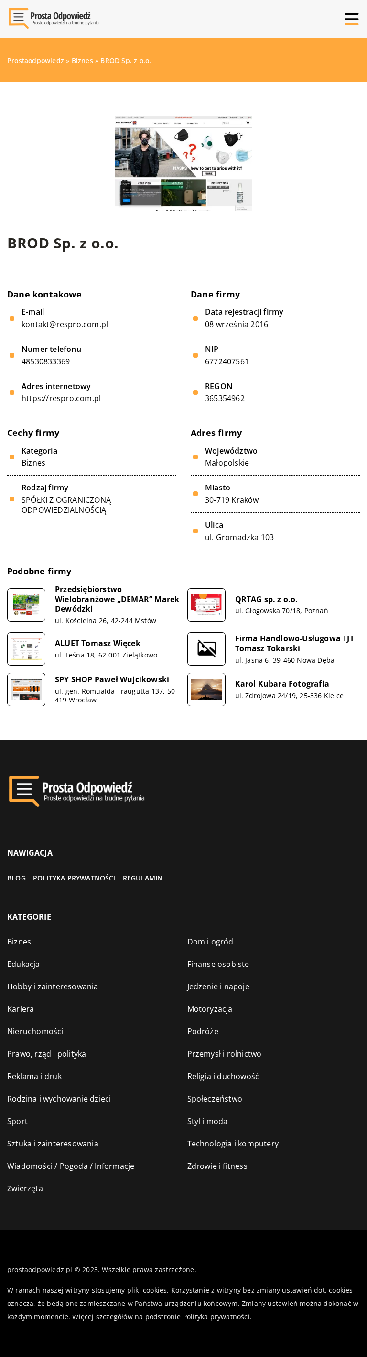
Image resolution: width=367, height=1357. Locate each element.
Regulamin (143, 877)
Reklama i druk (34, 1076)
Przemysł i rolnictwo (224, 1054)
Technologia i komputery (233, 1143)
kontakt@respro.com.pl (65, 324)
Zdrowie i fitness (217, 1166)
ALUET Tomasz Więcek (97, 643)
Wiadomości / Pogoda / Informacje (70, 1166)
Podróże (202, 1031)
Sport (17, 1121)
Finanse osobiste (218, 964)
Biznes (33, 462)
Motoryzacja (210, 1009)
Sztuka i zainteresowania (52, 1143)
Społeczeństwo (215, 1098)
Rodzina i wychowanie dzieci (59, 1098)
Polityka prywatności (74, 877)
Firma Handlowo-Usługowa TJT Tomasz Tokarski (294, 644)
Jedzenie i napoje (218, 986)
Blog (16, 877)
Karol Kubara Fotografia (282, 684)
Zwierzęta (25, 1188)
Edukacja (23, 964)
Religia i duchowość (223, 1076)
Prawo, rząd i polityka (46, 1054)
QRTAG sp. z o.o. (266, 599)
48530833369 (46, 362)
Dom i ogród (210, 941)
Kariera (20, 1009)
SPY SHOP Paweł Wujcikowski (112, 680)
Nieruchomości (35, 1031)
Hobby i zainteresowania (52, 986)
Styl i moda (207, 1121)
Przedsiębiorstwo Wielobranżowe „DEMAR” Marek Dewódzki (117, 599)
